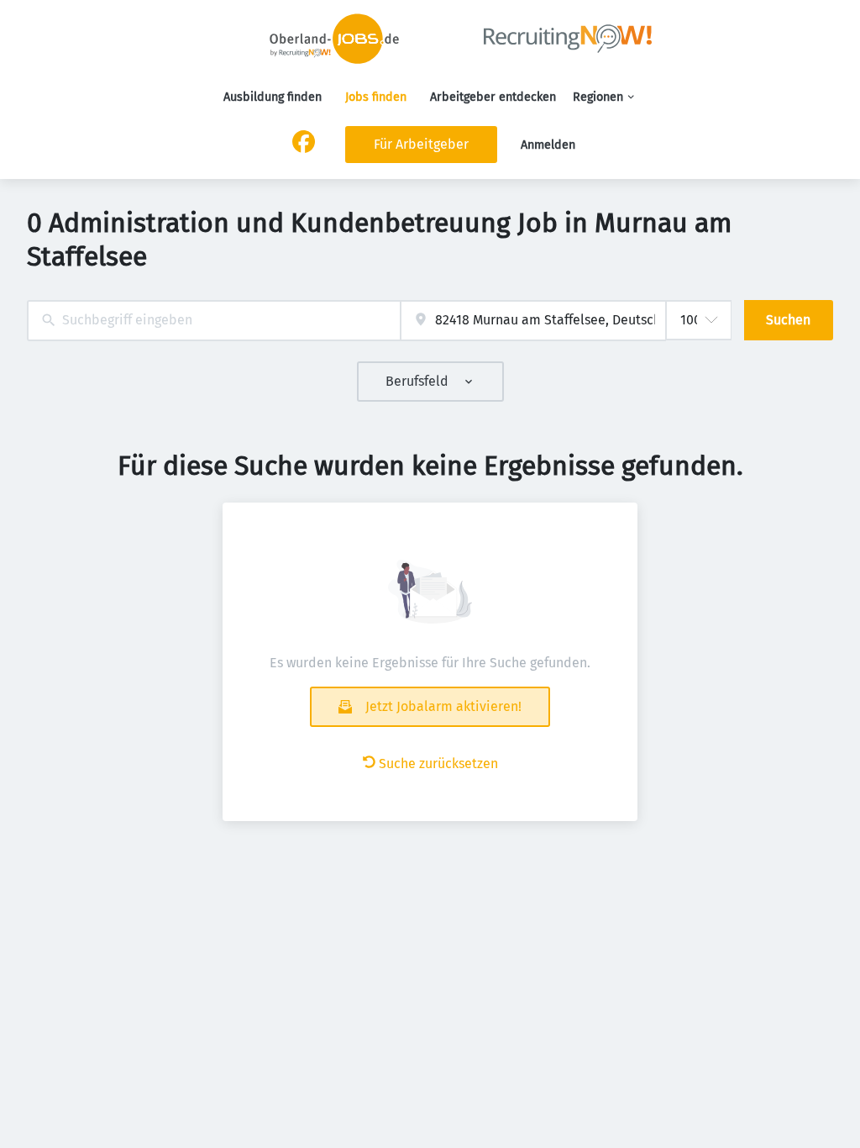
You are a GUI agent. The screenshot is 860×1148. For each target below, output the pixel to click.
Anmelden (548, 145)
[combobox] (214, 320)
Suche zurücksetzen (438, 763)
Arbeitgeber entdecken (493, 97)
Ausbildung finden (272, 97)
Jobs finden (375, 97)
